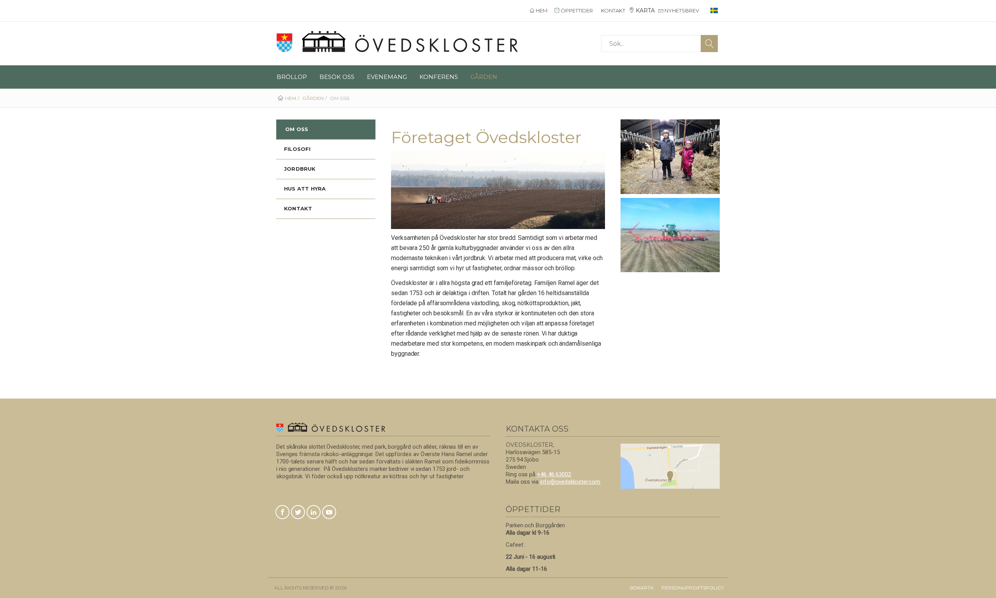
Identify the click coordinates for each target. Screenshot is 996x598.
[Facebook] (282, 513)
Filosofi (297, 149)
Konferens (438, 76)
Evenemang (387, 76)
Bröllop (292, 76)
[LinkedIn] (313, 513)
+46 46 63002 (554, 474)
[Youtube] (329, 513)
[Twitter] (298, 513)
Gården (483, 76)
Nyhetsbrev (681, 10)
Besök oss (336, 76)
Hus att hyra (305, 188)
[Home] (397, 41)
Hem (541, 10)
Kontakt (612, 10)
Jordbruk (300, 169)
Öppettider (576, 10)
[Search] (709, 43)
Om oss (296, 129)
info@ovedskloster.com (570, 481)
